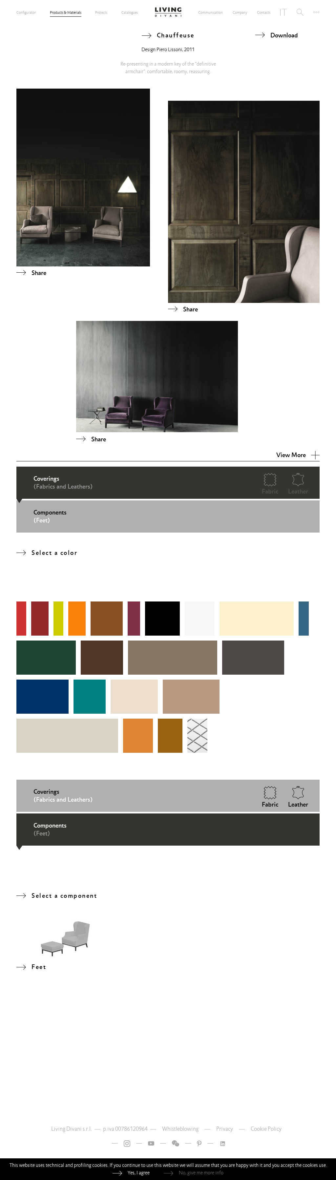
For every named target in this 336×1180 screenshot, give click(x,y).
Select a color (54, 553)
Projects (101, 12)
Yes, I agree (139, 1173)
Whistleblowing (180, 1129)
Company (240, 12)
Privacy (224, 1129)
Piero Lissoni (169, 50)
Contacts (263, 12)
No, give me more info (201, 1173)
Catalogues (129, 12)
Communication (210, 12)
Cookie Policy (266, 1129)
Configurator (26, 12)
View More (291, 455)
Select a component (64, 895)
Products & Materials (65, 12)
